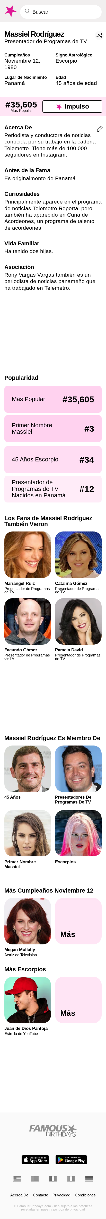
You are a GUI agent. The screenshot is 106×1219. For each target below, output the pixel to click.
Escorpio (66, 61)
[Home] (53, 1130)
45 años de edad (76, 83)
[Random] (99, 35)
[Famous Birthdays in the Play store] (71, 1159)
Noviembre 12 (21, 61)
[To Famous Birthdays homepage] (10, 11)
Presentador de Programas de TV (45, 41)
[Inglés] (17, 1179)
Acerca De (19, 1195)
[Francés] (53, 1179)
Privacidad (61, 1195)
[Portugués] (35, 1179)
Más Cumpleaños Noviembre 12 (48, 890)
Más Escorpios (25, 969)
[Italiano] (71, 1179)
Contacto (40, 1195)
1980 (10, 67)
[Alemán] (89, 1179)
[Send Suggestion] (100, 130)
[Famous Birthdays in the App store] (35, 1159)
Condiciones (85, 1195)
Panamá (14, 83)
